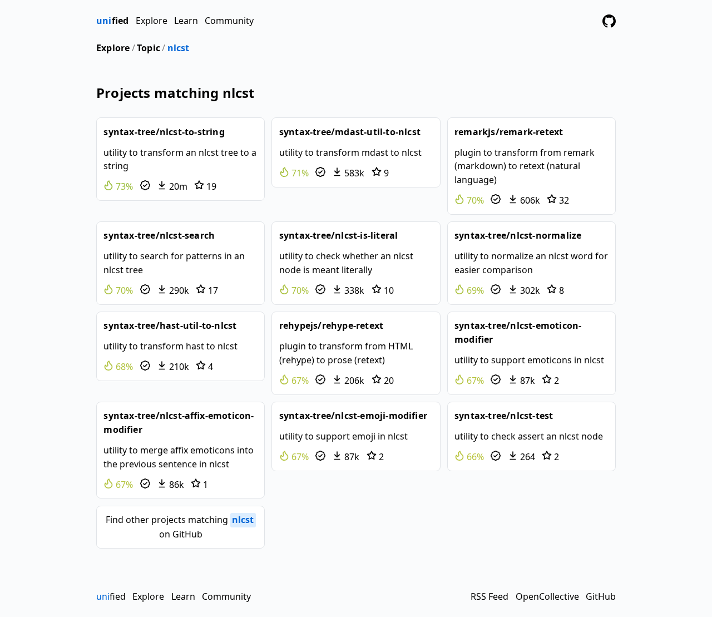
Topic (148, 48)
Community (229, 20)
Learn (186, 20)
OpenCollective (547, 596)
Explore (151, 20)
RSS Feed (489, 596)
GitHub (601, 596)
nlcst (178, 48)
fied (112, 20)
